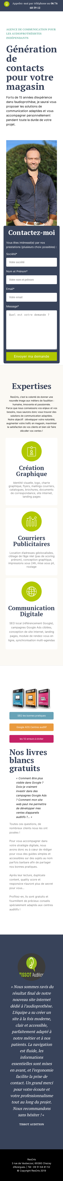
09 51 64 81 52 (41, 1166)
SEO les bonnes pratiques (31, 715)
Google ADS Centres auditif (31, 727)
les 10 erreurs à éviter (31, 738)
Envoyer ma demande (31, 356)
